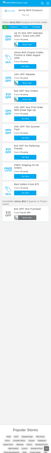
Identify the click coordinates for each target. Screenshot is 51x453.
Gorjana (31, 441)
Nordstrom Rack (36, 448)
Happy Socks (8, 445)
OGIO (9, 437)
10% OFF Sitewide (24, 74)
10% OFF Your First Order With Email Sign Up (28, 108)
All (5, 27)
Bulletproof (42, 441)
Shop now (25, 15)
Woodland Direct (41, 445)
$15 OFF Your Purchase (27, 209)
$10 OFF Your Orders (26, 91)
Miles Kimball (13, 448)
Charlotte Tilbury (19, 441)
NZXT (16, 437)
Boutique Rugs (27, 437)
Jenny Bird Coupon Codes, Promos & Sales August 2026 (29, 55)
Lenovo (24, 448)
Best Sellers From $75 (26, 184)
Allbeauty (19, 445)
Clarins (29, 445)
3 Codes (25, 27)
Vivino (7, 441)
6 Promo (14, 27)
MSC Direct (40, 437)
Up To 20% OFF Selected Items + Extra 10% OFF (28, 34)
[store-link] (9, 13)
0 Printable (36, 27)
